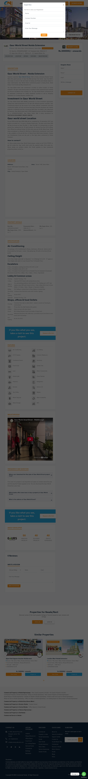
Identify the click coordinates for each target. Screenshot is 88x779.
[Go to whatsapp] (84, 774)
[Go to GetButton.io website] (84, 777)
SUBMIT (44, 35)
